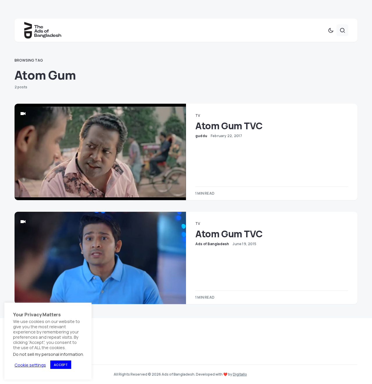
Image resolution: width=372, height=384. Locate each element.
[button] (331, 30)
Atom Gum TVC (228, 125)
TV (197, 115)
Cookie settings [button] (30, 364)
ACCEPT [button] (61, 365)
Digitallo (240, 374)
